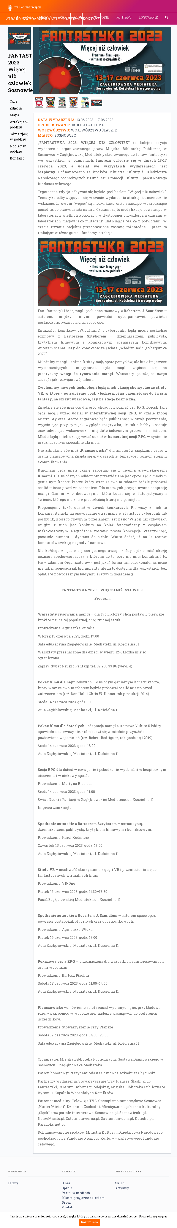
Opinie (67, 1188)
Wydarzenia (37, 18)
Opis (13, 101)
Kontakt (123, 17)
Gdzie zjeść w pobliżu (19, 136)
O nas (66, 1183)
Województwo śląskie (94, 130)
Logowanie (148, 17)
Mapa (14, 115)
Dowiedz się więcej (153, 1216)
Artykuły (60, 18)
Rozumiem (89, 1222)
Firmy (76, 18)
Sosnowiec (65, 135)
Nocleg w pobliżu (18, 148)
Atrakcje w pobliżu (19, 124)
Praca (66, 1202)
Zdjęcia (16, 108)
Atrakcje (15, 18)
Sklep (120, 1183)
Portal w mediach (76, 1193)
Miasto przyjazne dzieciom (83, 1198)
